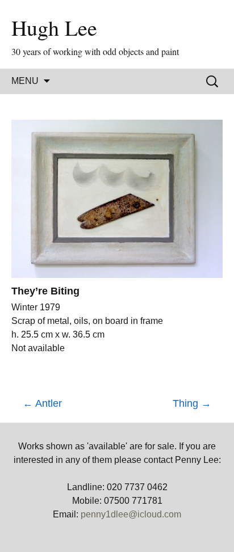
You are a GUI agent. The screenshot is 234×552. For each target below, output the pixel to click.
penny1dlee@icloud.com (131, 514)
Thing (192, 403)
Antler (42, 403)
